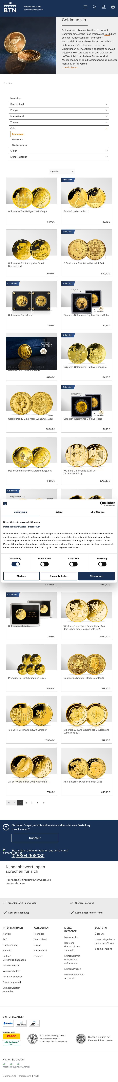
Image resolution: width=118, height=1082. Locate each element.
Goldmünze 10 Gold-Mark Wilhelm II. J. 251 (30, 418)
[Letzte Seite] (43, 802)
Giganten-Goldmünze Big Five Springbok (85, 367)
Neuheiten (39, 933)
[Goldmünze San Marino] (31, 301)
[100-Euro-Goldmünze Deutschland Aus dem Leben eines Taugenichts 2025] (86, 612)
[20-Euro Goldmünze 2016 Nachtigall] (31, 768)
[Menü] (85, 7)
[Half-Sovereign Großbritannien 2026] (86, 768)
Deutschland (40, 939)
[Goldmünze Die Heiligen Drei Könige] (31, 198)
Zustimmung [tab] (20, 512)
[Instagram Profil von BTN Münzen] (12, 1066)
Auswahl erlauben (59, 576)
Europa (37, 945)
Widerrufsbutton (11, 971)
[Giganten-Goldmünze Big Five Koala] (86, 405)
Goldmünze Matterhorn (75, 211)
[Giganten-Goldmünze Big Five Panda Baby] (86, 301)
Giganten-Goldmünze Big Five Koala (82, 418)
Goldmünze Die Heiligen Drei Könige (27, 211)
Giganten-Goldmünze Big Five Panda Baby (86, 315)
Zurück (8, 83)
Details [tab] (59, 512)
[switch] (44, 564)
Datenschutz (9, 1076)
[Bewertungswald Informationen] (19, 1066)
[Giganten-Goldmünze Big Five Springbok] (86, 353)
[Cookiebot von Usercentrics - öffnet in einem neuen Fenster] (102, 503)
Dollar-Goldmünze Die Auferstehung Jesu (30, 470)
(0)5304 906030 (28, 855)
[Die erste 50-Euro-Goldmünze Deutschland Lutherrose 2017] (86, 716)
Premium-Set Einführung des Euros (27, 678)
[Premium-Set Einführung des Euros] (31, 664)
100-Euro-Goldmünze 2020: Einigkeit (27, 729)
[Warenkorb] (112, 7)
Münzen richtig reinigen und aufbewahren (72, 959)
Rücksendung (10, 945)
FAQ (5, 939)
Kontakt (35, 838)
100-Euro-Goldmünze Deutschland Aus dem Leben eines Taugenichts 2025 (84, 627)
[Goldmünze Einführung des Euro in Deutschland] (31, 250)
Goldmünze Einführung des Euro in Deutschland (26, 264)
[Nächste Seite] (37, 802)
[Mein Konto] (104, 7)
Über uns (99, 933)
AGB (36, 1076)
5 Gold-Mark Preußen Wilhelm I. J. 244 (83, 263)
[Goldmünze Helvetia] (31, 612)
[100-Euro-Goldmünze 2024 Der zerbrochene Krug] (86, 457)
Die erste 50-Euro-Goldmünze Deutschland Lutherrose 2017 (86, 731)
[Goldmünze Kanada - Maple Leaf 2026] (86, 664)
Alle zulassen (96, 576)
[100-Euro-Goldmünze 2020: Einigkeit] (31, 716)
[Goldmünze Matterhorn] (86, 198)
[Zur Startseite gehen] (10, 6)
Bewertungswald (12, 982)
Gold (107, 33)
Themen (38, 956)
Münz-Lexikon (71, 937)
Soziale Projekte (103, 948)
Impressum (25, 1076)
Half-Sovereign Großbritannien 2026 (82, 781)
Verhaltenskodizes (12, 976)
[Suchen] (94, 7)
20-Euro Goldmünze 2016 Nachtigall (27, 781)
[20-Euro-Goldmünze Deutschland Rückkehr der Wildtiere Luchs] (31, 353)
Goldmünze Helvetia (19, 626)
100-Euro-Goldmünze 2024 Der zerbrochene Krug (79, 472)
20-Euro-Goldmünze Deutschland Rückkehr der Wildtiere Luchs (26, 368)
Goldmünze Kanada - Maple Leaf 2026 (83, 678)
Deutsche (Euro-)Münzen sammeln (72, 947)
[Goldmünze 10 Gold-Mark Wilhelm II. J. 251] (31, 405)
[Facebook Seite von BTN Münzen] (5, 1066)
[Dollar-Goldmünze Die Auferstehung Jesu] (31, 457)
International (40, 950)
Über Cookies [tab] (97, 512)
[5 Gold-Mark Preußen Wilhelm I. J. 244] (86, 250)
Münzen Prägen (72, 969)
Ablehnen (21, 576)
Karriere (7, 933)
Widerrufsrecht (11, 965)
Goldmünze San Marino (20, 315)
